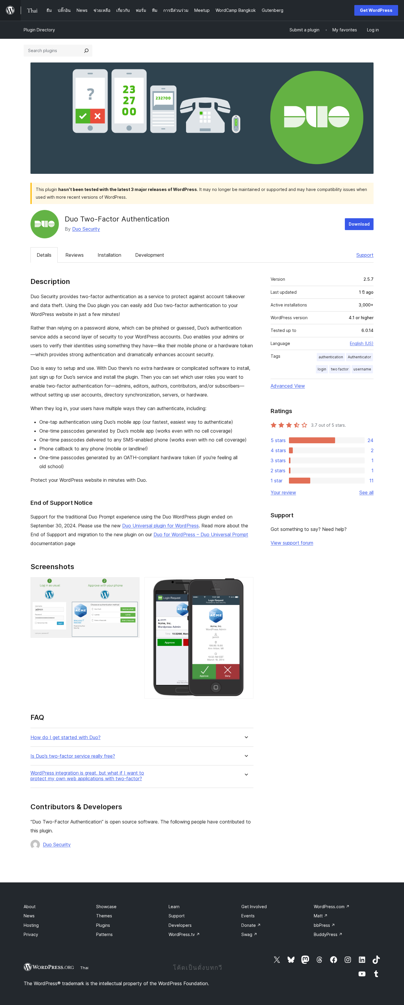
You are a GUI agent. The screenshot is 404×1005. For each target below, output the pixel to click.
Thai (84, 967)
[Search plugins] (86, 51)
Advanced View (288, 386)
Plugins (103, 925)
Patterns (104, 934)
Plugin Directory (39, 29)
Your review (283, 492)
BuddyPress (328, 934)
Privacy (31, 934)
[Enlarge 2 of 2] (245, 585)
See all (366, 492)
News (29, 915)
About (29, 906)
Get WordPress (376, 10)
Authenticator (359, 357)
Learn (174, 906)
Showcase (106, 906)
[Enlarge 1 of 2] (132, 585)
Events (248, 915)
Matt (321, 915)
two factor (340, 369)
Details (44, 255)
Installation (109, 255)
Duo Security (86, 229)
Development (149, 255)
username (362, 369)
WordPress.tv (184, 934)
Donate (251, 925)
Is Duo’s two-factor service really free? (72, 756)
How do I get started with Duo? (65, 737)
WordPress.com (332, 906)
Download (359, 224)
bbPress (324, 925)
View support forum (292, 543)
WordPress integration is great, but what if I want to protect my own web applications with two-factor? (87, 775)
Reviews (74, 255)
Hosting (31, 925)
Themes (104, 915)
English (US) (362, 343)
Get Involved (254, 906)
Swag (249, 934)
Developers (180, 925)
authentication (331, 357)
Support (365, 255)
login (322, 369)
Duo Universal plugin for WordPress (160, 526)
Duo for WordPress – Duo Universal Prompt (200, 534)
